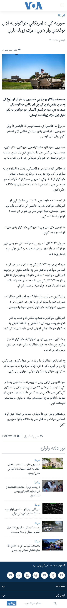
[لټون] (55, 603)
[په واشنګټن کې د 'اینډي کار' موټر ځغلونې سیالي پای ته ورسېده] (52, 526)
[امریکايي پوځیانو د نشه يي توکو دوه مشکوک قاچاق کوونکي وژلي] (52, 508)
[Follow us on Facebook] (61, 575)
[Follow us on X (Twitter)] (52, 575)
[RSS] (27, 575)
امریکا (61, 16)
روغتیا (37, 482)
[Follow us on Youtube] (44, 575)
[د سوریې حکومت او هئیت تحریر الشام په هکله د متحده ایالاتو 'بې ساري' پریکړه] (52, 463)
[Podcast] (19, 575)
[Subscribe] (10, 575)
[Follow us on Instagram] (36, 575)
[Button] (11, 49)
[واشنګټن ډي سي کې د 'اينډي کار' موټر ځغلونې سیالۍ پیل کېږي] (52, 544)
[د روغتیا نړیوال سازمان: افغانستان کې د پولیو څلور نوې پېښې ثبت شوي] (52, 486)
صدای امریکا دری (33, 603)
